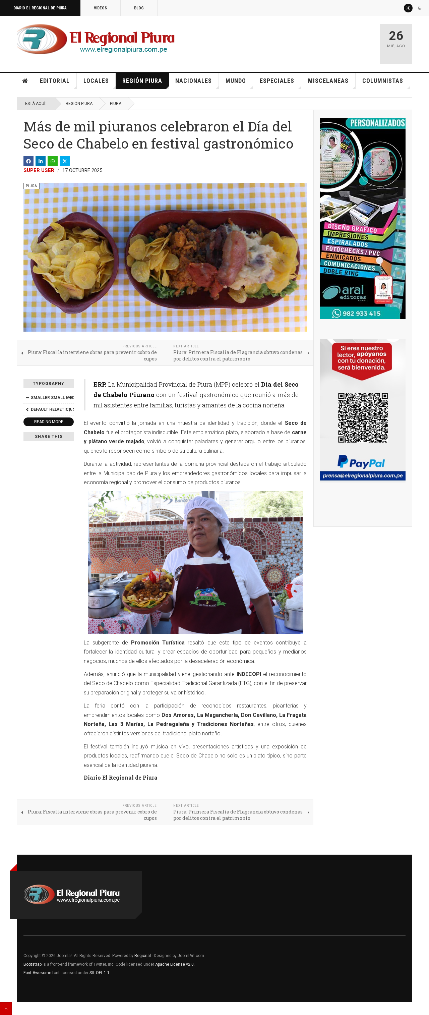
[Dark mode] (419, 8)
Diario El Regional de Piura (40, 8)
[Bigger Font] (70, 397)
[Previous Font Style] (27, 409)
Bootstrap (32, 964)
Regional (142, 955)
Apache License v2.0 (174, 964)
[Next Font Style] (70, 409)
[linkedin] (41, 161)
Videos (100, 8)
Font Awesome (37, 972)
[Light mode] (408, 8)
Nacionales (193, 80)
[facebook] (28, 161)
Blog (139, 8)
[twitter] (65, 161)
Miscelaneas (328, 80)
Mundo (236, 80)
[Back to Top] (6, 1008)
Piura (115, 103)
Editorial (55, 80)
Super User (38, 170)
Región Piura (142, 80)
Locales (96, 80)
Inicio (25, 81)
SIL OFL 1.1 (99, 972)
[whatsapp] (53, 161)
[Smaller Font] (27, 397)
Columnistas (382, 80)
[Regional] (96, 39)
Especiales (277, 80)
